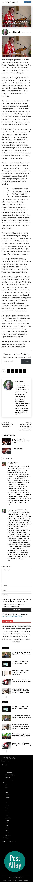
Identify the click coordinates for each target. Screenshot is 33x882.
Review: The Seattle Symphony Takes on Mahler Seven (20, 440)
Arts (3, 443)
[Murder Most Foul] (6, 451)
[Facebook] (8, 371)
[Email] (20, 371)
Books (3, 675)
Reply (9, 504)
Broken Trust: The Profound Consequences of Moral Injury (21, 680)
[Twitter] (6, 764)
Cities (3, 738)
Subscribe (26, 361)
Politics (3, 656)
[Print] (24, 371)
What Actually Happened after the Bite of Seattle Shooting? (21, 735)
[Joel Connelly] (5, 32)
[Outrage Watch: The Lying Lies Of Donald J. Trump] (6, 664)
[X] (12, 371)
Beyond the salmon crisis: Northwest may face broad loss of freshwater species (20, 690)
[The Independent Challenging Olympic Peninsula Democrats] (6, 655)
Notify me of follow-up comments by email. (13, 604)
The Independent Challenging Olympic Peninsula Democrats (21, 716)
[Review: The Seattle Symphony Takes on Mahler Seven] (6, 441)
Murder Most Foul (17, 448)
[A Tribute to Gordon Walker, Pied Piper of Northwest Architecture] (6, 673)
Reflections (4, 684)
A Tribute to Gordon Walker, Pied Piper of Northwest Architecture (20, 672)
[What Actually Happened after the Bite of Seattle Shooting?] (6, 736)
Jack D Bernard (12, 462)
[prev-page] (3, 697)
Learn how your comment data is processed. (12, 616)
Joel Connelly (16, 32)
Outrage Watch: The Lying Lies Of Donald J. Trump (20, 662)
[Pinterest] (16, 371)
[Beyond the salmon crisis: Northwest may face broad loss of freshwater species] (6, 691)
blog (3, 453)
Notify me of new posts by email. (11, 606)
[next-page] (5, 697)
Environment (5, 693)
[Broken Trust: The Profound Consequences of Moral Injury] (6, 682)
